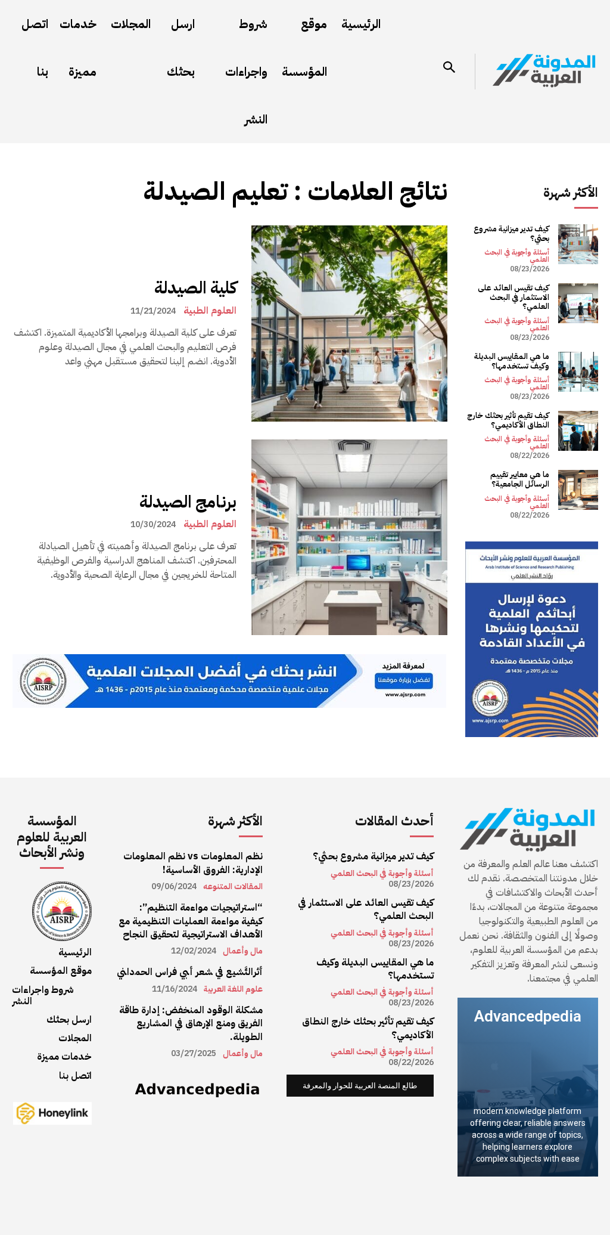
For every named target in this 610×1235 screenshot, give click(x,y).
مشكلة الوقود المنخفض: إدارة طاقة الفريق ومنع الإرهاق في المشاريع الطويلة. (191, 1023)
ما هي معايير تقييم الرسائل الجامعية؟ (519, 479)
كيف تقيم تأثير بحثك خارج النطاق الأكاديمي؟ (508, 420)
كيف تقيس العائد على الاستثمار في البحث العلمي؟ (513, 297)
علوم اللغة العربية (233, 989)
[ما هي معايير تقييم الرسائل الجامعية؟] (578, 490)
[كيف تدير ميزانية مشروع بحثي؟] (578, 244)
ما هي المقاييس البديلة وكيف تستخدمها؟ (511, 361)
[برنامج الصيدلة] (349, 537)
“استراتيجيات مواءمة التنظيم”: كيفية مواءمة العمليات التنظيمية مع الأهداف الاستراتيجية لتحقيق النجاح (191, 921)
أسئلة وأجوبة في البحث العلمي (516, 255)
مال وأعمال (243, 951)
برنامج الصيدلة (187, 502)
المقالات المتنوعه (233, 886)
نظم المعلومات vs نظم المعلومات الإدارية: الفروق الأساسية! (193, 863)
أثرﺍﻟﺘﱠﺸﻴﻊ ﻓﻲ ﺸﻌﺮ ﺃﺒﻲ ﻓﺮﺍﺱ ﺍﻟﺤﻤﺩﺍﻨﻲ (190, 972)
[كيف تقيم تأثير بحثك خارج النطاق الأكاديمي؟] (578, 431)
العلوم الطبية (209, 310)
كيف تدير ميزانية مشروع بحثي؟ (511, 233)
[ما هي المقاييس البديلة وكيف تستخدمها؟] (578, 372)
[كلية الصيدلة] (349, 323)
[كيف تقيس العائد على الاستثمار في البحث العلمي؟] (578, 303)
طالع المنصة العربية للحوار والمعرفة (360, 1085)
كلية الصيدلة (195, 288)
